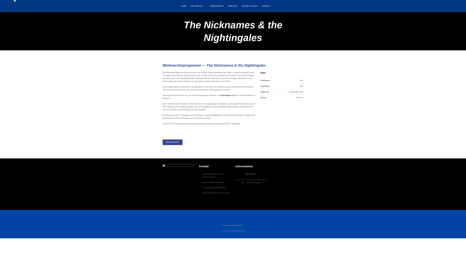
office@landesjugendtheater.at (214, 188)
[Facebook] (228, 218)
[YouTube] (237, 218)
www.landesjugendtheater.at (213, 182)
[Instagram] (233, 218)
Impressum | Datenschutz (233, 225)
